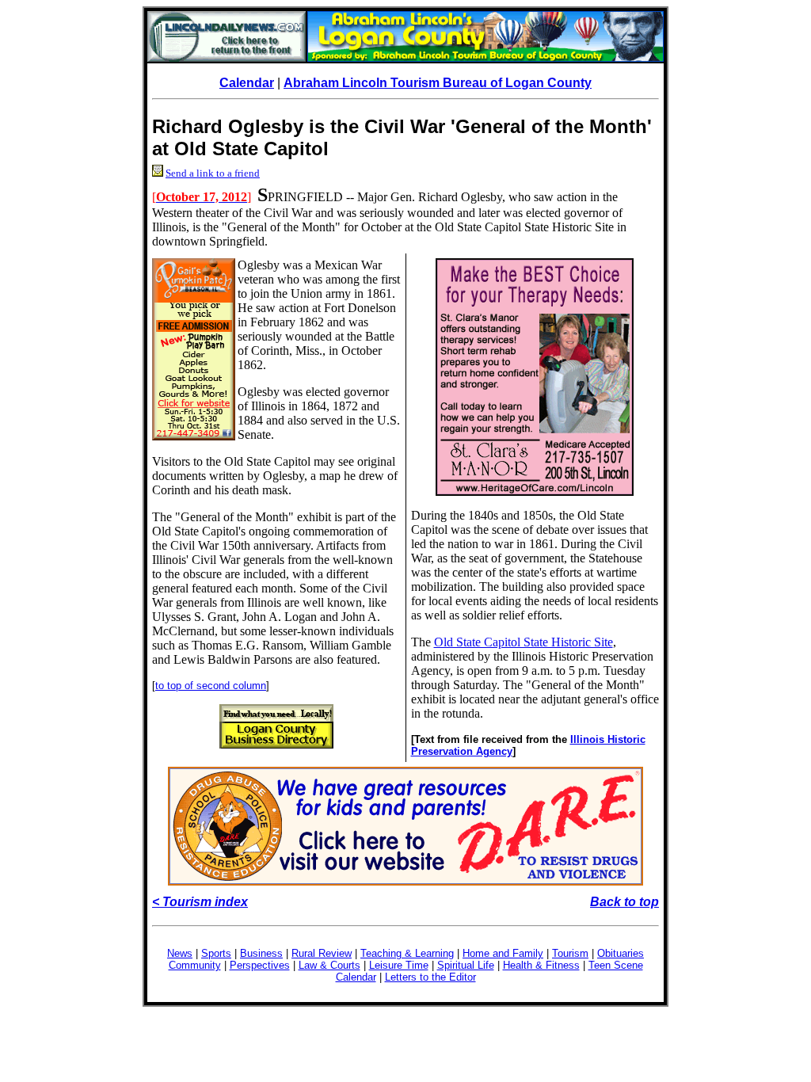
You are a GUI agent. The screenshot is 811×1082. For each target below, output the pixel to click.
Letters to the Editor (430, 977)
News (179, 953)
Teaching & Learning (407, 953)
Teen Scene (615, 965)
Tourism (570, 953)
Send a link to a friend (213, 173)
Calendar (246, 83)
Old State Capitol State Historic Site (523, 642)
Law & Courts (329, 965)
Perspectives (260, 965)
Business (261, 953)
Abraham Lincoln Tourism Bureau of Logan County (438, 83)
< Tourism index (200, 902)
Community (195, 965)
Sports (216, 953)
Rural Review (321, 953)
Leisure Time (398, 965)
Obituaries (620, 953)
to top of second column (210, 685)
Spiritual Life (465, 965)
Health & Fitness (541, 965)
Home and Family (503, 953)
